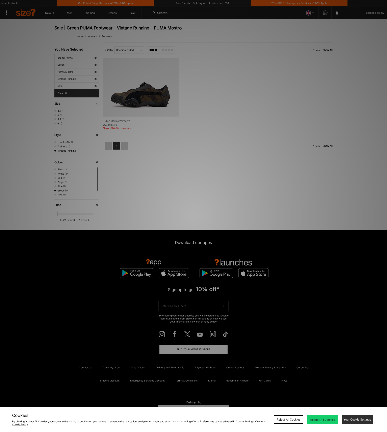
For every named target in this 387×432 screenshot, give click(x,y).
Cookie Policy (20, 424)
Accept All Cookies (322, 419)
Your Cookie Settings (357, 419)
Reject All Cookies (288, 419)
